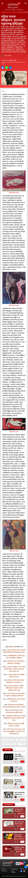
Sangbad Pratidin (20, 740)
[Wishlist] (15, 761)
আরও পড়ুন (8, 750)
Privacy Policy (14, 869)
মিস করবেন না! (9, 805)
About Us (4, 869)
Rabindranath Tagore (8, 740)
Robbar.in (4, 12)
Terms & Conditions (13, 871)
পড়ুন (22, 761)
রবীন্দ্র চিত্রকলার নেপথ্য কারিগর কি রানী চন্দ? (16, 700)
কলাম (9, 12)
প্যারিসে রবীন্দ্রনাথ (21, 743)
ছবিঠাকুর (14, 12)
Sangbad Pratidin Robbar (9, 743)
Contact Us (4, 870)
